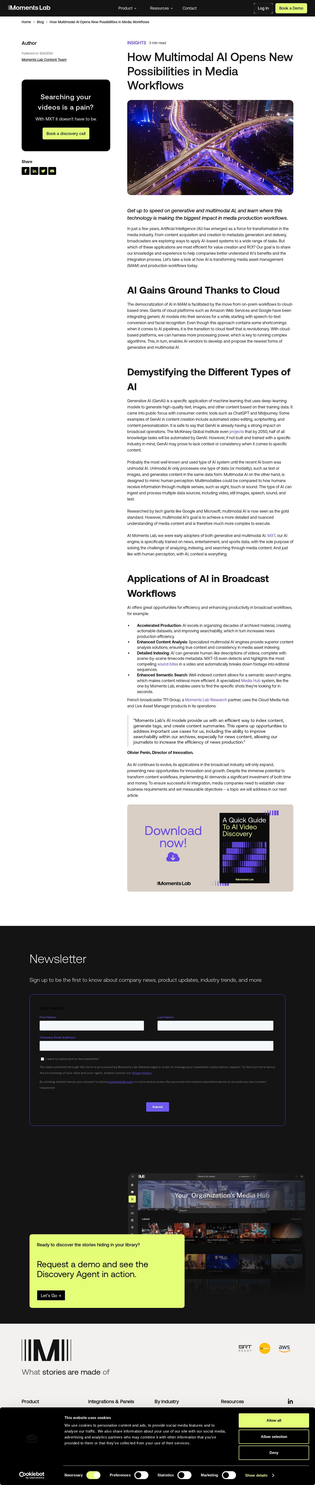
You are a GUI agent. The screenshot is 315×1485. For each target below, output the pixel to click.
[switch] (141, 1475)
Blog (40, 22)
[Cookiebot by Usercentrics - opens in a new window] (31, 1475)
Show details (256, 1475)
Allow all (274, 1420)
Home (26, 22)
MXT (271, 535)
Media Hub (251, 680)
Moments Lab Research (206, 700)
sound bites (168, 664)
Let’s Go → (51, 1295)
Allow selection (274, 1437)
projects (237, 431)
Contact (190, 8)
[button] (127, 8)
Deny (273, 1453)
